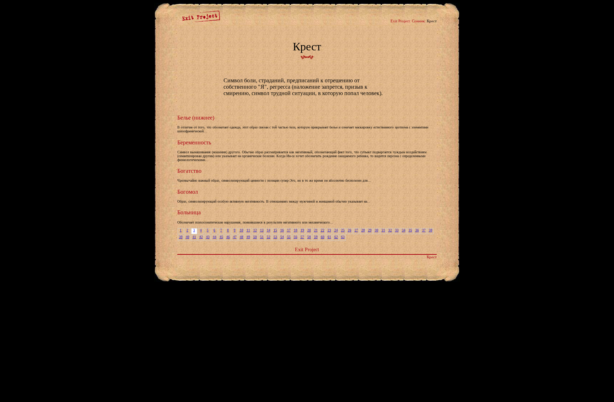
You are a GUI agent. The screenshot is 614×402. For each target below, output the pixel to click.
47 (235, 237)
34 (403, 230)
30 (376, 230)
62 (336, 237)
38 (430, 230)
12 (255, 230)
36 (417, 230)
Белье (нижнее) (195, 118)
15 (275, 230)
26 (349, 230)
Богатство (189, 171)
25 (343, 230)
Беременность (194, 142)
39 (181, 237)
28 (363, 230)
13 (262, 230)
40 (187, 237)
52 (268, 237)
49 (248, 237)
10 (241, 230)
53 (275, 237)
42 (201, 237)
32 (390, 230)
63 (343, 237)
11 (248, 230)
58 (309, 237)
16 (282, 230)
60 (322, 237)
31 (383, 230)
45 (221, 237)
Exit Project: (401, 21)
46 (228, 237)
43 (208, 237)
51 (262, 237)
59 (316, 237)
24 (336, 230)
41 (194, 237)
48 (241, 237)
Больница (189, 212)
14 (268, 230)
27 (356, 230)
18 (295, 230)
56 (295, 237)
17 (289, 230)
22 (322, 230)
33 (397, 230)
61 (329, 237)
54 (282, 237)
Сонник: (419, 21)
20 (309, 230)
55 (289, 237)
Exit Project (307, 249)
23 (329, 230)
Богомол (187, 192)
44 (214, 237)
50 (255, 237)
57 (302, 237)
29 (370, 230)
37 (424, 230)
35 (410, 230)
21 (316, 230)
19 (302, 230)
